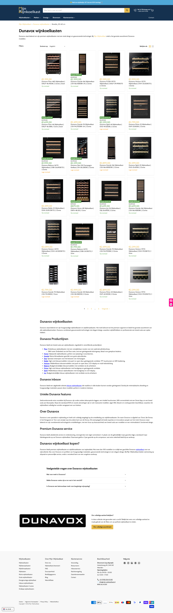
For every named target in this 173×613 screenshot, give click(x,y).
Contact (151, 18)
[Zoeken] (127, 10)
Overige (46, 18)
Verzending (74, 563)
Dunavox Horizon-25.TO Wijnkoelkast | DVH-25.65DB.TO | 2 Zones (140, 84)
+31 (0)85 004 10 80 (106, 580)
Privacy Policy (44, 601)
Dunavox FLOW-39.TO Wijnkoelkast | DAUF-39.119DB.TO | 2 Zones (111, 84)
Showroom (56, 18)
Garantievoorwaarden (78, 574)
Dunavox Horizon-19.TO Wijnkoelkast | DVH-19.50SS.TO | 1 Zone (140, 294)
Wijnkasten (22, 571)
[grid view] (149, 46)
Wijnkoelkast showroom (52, 566)
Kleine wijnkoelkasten (25, 574)
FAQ (46, 569)
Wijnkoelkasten (24, 18)
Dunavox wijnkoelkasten (41, 24)
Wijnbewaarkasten (24, 566)
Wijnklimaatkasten (24, 569)
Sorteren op (44, 46)
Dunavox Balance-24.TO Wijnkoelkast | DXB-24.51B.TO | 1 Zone (82, 251)
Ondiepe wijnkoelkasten (26, 589)
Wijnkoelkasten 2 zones (26, 586)
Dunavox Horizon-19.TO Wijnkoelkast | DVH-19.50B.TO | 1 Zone (140, 251)
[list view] (152, 46)
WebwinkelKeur (54, 601)
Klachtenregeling (76, 571)
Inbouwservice (75, 569)
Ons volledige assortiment (102, 527)
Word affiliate (49, 580)
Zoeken (21, 601)
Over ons (48, 563)
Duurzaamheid (49, 571)
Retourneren (75, 566)
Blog (46, 577)
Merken (36, 18)
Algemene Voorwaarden (31, 601)
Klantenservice (68, 18)
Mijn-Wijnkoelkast (25, 24)
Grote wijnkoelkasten (25, 577)
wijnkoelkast (140, 449)
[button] (8, 609)
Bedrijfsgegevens (50, 574)
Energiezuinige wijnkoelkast (27, 580)
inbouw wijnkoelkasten (74, 386)
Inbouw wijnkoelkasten (26, 583)
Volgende (105, 309)
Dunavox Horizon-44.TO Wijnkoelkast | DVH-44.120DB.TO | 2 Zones (53, 251)
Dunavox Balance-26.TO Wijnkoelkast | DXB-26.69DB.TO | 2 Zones (53, 167)
